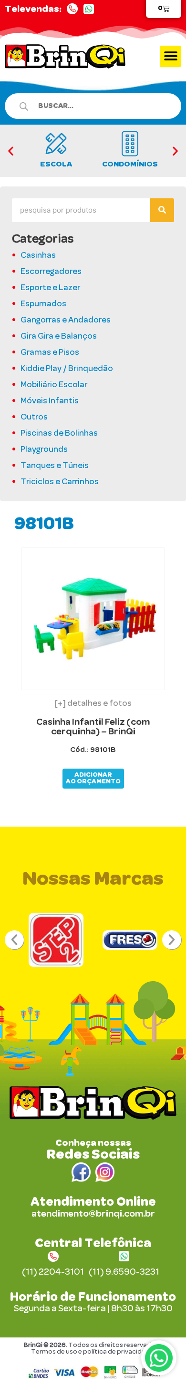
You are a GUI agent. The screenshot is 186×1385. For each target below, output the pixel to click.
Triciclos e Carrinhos (60, 482)
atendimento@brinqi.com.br (93, 1214)
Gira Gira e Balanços (59, 337)
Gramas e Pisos (50, 353)
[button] (170, 56)
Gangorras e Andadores (66, 320)
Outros (34, 417)
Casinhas (38, 256)
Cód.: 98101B (93, 749)
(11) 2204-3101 (53, 1272)
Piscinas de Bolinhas (59, 434)
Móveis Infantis (50, 401)
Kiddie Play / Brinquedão (67, 369)
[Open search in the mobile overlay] (88, 106)
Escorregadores (51, 272)
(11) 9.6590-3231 (124, 1272)
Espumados (43, 304)
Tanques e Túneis (55, 466)
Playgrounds (44, 450)
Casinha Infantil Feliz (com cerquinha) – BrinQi (93, 726)
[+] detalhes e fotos (93, 704)
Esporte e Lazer (50, 288)
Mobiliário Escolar (54, 385)
